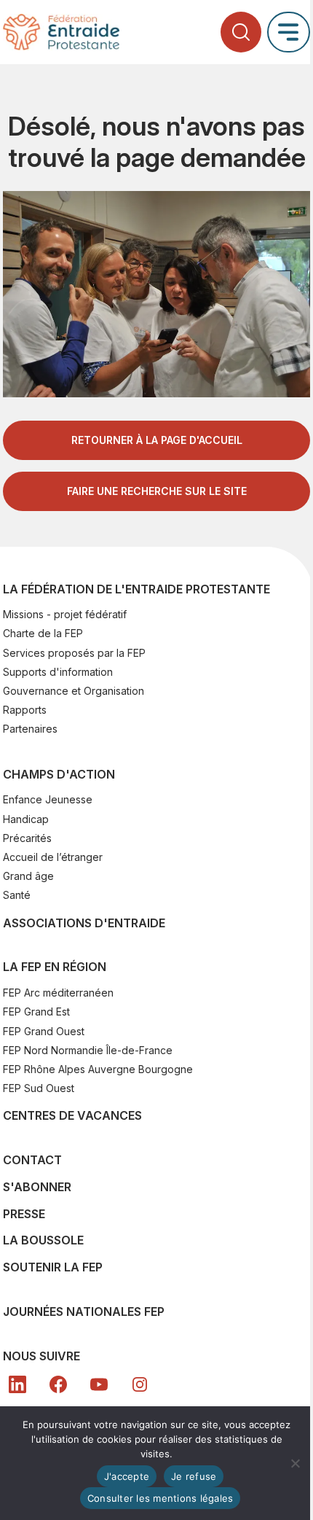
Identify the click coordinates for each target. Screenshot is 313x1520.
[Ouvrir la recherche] (241, 32)
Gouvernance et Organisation (73, 691)
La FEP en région (54, 966)
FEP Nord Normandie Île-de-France (88, 1050)
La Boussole (43, 1240)
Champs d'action (59, 774)
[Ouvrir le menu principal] (288, 32)
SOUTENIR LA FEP (53, 1267)
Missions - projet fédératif (65, 614)
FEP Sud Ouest (38, 1088)
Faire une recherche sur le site (157, 491)
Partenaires (30, 728)
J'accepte (126, 1476)
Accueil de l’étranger (53, 857)
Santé (17, 895)
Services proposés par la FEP (74, 653)
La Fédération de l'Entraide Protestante (136, 589)
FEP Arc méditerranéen (58, 992)
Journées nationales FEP (84, 1311)
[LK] (17, 1384)
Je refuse (193, 1476)
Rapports (25, 710)
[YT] (99, 1384)
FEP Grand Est (36, 1011)
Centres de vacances (72, 1115)
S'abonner (37, 1187)
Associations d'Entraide (84, 923)
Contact (32, 1160)
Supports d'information (58, 672)
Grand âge (28, 876)
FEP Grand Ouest (43, 1031)
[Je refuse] (295, 1463)
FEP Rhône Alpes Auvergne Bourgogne (98, 1069)
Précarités (27, 838)
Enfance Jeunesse (47, 799)
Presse (24, 1214)
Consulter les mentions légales (160, 1498)
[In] (139, 1384)
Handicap (26, 819)
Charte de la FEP (43, 633)
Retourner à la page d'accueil (156, 440)
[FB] (58, 1384)
